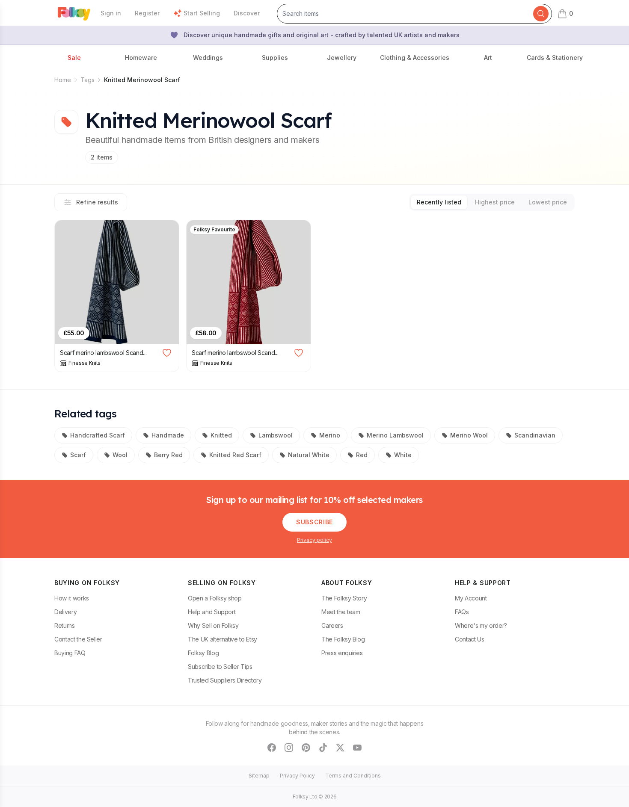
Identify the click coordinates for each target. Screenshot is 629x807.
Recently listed (439, 202)
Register (147, 13)
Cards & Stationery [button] (555, 57)
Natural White (308, 454)
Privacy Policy (297, 775)
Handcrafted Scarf (97, 435)
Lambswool (275, 435)
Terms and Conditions (353, 775)
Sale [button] (74, 57)
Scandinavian (534, 435)
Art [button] (488, 57)
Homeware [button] (141, 57)
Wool (120, 454)
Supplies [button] (275, 57)
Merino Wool (469, 435)
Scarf (78, 454)
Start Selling (202, 13)
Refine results (97, 202)
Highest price (495, 202)
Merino (329, 435)
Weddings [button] (208, 57)
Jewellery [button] (341, 57)
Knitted (221, 435)
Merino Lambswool (395, 435)
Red (362, 454)
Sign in (111, 13)
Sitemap (259, 775)
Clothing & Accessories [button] (414, 57)
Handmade (167, 435)
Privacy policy (314, 540)
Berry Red (168, 454)
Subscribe (314, 522)
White (403, 454)
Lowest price (547, 202)
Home (62, 79)
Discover (247, 13)
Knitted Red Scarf (235, 454)
